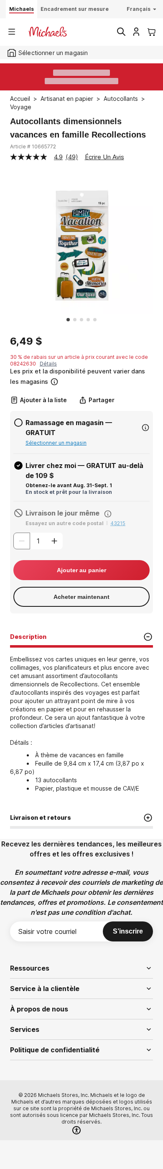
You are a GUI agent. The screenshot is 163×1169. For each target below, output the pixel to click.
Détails (48, 363)
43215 (117, 523)
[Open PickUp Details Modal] (145, 428)
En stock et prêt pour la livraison (68, 492)
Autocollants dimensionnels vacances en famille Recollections (78, 128)
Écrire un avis (104, 157)
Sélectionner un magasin (56, 443)
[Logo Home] (48, 32)
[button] (80, 376)
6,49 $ (26, 341)
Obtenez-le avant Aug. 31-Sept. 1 (68, 485)
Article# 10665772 (33, 146)
